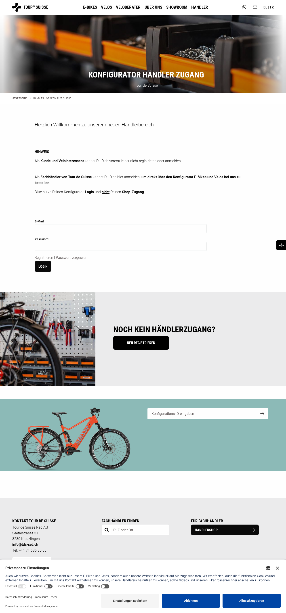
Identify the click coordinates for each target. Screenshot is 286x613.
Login (43, 266)
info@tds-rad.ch (25, 544)
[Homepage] (30, 9)
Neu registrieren (141, 343)
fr (272, 7)
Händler (199, 7)
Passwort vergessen (71, 257)
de (265, 7)
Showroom (176, 7)
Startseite (20, 98)
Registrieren (44, 257)
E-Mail (39, 221)
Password (41, 239)
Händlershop (206, 530)
